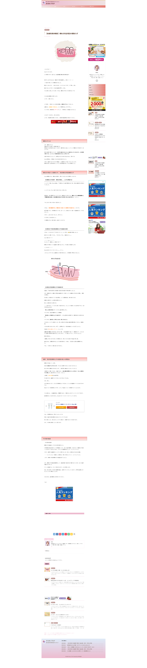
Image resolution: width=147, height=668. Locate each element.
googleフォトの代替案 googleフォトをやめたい (57, 634)
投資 (55, 6)
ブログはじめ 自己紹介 (56, 625)
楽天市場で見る (72, 407)
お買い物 (73, 6)
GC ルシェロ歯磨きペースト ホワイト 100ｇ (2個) (66, 404)
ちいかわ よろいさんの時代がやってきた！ (60, 614)
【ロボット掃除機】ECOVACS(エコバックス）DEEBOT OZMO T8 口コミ (80, 647)
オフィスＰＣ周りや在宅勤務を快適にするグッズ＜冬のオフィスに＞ (61, 633)
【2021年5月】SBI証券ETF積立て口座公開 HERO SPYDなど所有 (99, 116)
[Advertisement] (64, 18)
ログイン (55, 560)
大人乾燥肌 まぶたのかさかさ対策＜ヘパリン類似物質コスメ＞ (100, 174)
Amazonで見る (61, 407)
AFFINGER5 (80, 656)
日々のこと (83, 6)
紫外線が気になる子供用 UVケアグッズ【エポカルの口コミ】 (100, 126)
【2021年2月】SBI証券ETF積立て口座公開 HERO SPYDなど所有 (99, 164)
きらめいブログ (50, 3)
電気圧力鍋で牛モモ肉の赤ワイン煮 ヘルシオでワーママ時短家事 (65, 580)
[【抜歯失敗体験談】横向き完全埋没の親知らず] (63, 534)
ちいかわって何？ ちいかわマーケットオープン (61, 604)
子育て (64, 6)
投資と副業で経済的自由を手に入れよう (52, 642)
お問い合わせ (92, 6)
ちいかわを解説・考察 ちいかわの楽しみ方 (60, 570)
